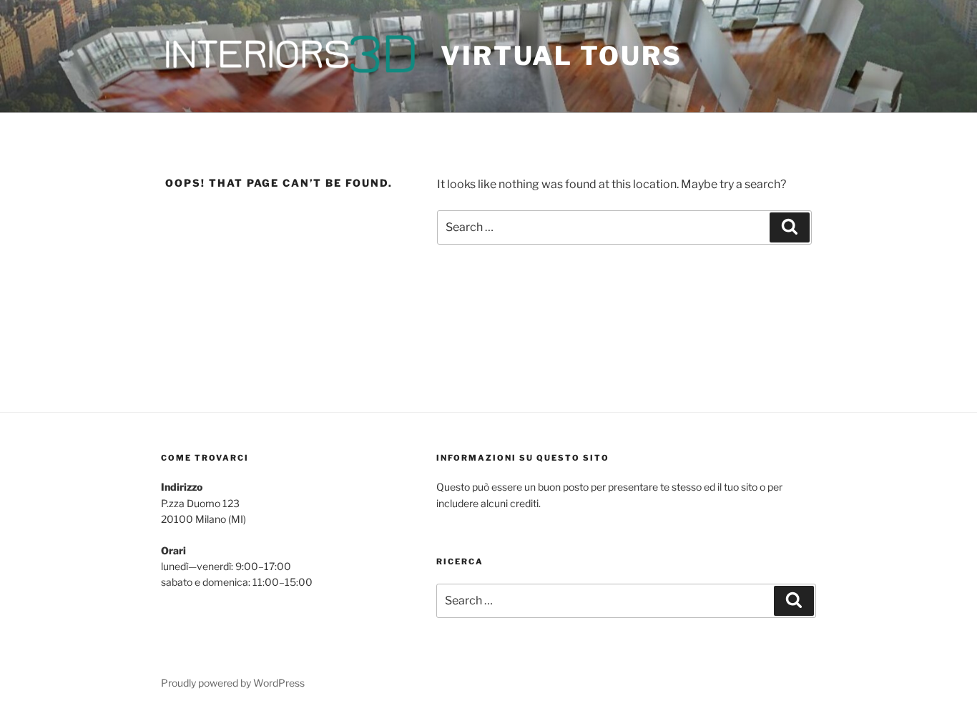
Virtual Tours (561, 56)
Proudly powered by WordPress (233, 683)
